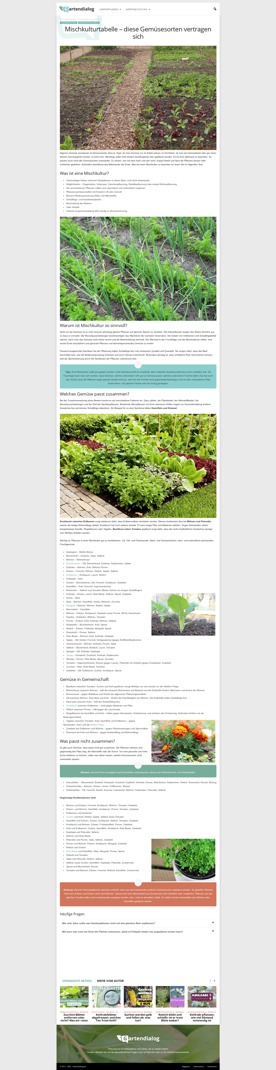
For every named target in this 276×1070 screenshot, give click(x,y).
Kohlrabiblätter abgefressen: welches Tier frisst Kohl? (106, 1017)
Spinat (69, 655)
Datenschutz (199, 1066)
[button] (214, 9)
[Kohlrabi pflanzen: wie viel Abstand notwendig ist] (202, 998)
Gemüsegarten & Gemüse (89, 23)
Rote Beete (72, 851)
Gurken (70, 817)
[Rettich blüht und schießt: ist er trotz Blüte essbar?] (170, 998)
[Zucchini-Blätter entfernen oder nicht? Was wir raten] (74, 998)
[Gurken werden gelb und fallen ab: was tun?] (138, 998)
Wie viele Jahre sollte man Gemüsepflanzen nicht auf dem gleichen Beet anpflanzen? (108, 923)
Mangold (70, 605)
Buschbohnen (73, 563)
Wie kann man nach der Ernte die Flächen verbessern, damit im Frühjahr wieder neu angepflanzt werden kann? (122, 931)
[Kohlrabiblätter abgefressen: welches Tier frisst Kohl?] (106, 998)
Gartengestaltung (136, 9)
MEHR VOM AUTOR (110, 981)
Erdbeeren (71, 575)
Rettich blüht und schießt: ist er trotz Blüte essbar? (170, 1017)
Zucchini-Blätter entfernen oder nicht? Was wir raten (74, 1017)
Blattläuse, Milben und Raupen (106, 1012)
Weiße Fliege (97, 724)
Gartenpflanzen (109, 9)
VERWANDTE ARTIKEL (77, 981)
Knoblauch (71, 705)
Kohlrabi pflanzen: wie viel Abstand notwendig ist (202, 1017)
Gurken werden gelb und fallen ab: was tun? (138, 1017)
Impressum (212, 1066)
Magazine (186, 1066)
